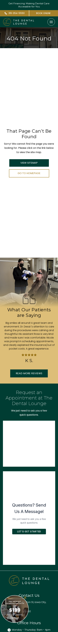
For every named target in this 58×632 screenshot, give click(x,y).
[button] (51, 22)
